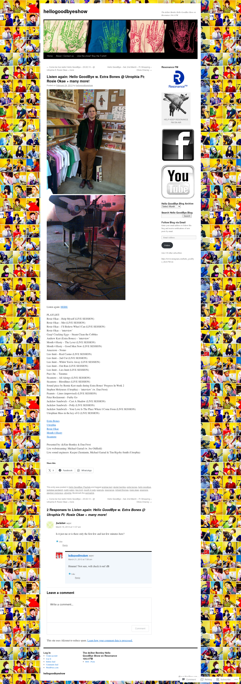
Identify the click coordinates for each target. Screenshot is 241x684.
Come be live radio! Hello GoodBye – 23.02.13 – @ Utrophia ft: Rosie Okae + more (71, 68)
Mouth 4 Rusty (54, 432)
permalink (89, 492)
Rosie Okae (53, 428)
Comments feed (52, 664)
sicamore (144, 490)
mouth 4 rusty (90, 490)
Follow (167, 245)
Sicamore (51, 436)
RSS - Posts (90, 661)
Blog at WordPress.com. (188, 676)
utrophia (67, 492)
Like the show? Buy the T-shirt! (92, 55)
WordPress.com (52, 667)
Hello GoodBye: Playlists (80, 487)
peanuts (100, 490)
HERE (64, 306)
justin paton (69, 490)
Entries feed (50, 661)
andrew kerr (107, 487)
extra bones (132, 487)
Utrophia (51, 424)
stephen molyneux (55, 492)
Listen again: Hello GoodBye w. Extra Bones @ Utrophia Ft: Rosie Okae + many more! (96, 78)
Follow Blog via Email (173, 222)
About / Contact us (65, 55)
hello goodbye (144, 487)
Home (50, 55)
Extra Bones (53, 421)
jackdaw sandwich (55, 490)
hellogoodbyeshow (65, 11)
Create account (51, 655)
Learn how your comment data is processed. (110, 640)
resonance (109, 490)
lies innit (79, 490)
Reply (65, 545)
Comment (140, 628)
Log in (48, 658)
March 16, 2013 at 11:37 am (68, 526)
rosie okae (134, 490)
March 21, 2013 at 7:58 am (80, 559)
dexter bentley (119, 487)
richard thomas (122, 490)
